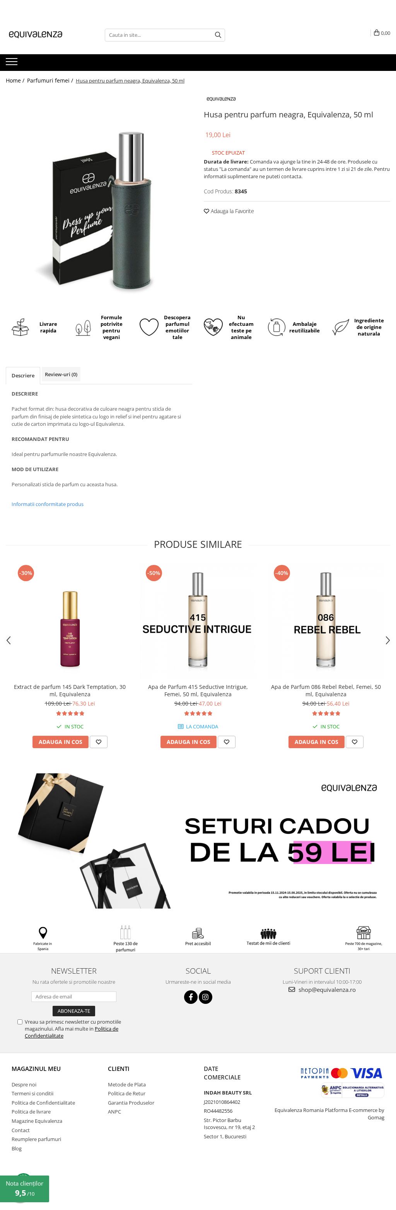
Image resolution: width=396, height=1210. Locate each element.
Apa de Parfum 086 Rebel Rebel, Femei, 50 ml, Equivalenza (326, 690)
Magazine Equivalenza (37, 1120)
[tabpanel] (99, 198)
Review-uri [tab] (61, 374)
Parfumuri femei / (51, 80)
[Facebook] (191, 997)
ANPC (114, 1111)
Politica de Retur (126, 1093)
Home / (16, 80)
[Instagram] (205, 997)
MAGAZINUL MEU (36, 1068)
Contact (21, 1130)
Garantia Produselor (131, 1102)
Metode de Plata (127, 1084)
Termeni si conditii (32, 1093)
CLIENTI (119, 1068)
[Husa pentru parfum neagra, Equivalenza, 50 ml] (99, 198)
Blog (17, 1148)
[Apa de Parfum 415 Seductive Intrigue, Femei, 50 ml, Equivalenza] (198, 621)
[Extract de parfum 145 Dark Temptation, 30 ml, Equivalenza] (70, 621)
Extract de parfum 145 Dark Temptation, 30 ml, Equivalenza (70, 690)
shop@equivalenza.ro (326, 989)
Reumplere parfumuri (36, 1139)
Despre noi (24, 1084)
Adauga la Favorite (231, 211)
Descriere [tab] (23, 375)
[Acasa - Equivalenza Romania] (44, 34)
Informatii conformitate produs (48, 504)
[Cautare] (218, 35)
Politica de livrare (31, 1111)
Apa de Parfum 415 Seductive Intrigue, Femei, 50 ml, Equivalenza (198, 690)
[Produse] (12, 64)
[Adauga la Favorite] (99, 742)
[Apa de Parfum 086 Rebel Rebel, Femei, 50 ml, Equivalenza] (326, 621)
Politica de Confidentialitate (43, 1102)
